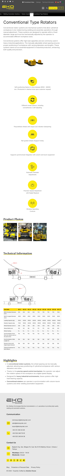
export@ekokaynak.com (20, 426)
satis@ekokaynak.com (19, 423)
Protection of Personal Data (20, 467)
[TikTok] (7, 1)
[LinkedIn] (2, 1)
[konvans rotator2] (25, 232)
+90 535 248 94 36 (18, 436)
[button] (43, 8)
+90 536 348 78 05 (18, 433)
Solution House (31, 471)
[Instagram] (5, 1)
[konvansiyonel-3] (32, 294)
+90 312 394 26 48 (18, 430)
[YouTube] (10, 1)
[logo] (8, 7)
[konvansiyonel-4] (32, 269)
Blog (8, 467)
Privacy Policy (35, 467)
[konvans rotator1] (10, 232)
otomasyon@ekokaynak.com (21, 420)
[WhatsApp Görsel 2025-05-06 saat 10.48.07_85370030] (40, 232)
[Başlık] (11, 460)
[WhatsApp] (12, 1)
